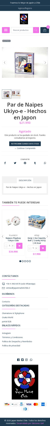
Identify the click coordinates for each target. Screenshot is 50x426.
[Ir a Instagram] (26, 360)
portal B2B (6, 321)
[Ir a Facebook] (18, 360)
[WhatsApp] (31, 360)
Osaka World (7, 317)
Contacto (6, 301)
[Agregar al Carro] (19, 246)
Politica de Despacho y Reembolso (17, 341)
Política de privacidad (11, 345)
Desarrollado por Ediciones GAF (30, 423)
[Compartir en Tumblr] (35, 163)
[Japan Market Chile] (24, 19)
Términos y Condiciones (12, 337)
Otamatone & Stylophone (13, 313)
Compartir (25, 159)
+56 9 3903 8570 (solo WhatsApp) (20, 283)
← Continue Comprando (25, 148)
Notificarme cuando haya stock (25, 144)
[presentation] (5, 62)
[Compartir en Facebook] (5, 163)
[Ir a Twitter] (22, 360)
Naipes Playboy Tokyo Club (13, 239)
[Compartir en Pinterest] (25, 163)
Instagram (6, 333)
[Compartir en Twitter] (15, 163)
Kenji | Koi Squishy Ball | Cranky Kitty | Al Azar (37, 240)
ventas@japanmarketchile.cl (18, 288)
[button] (20, 261)
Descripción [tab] (25, 180)
